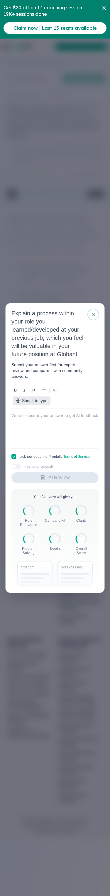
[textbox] (55, 423)
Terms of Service (76, 457)
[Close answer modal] (93, 314)
